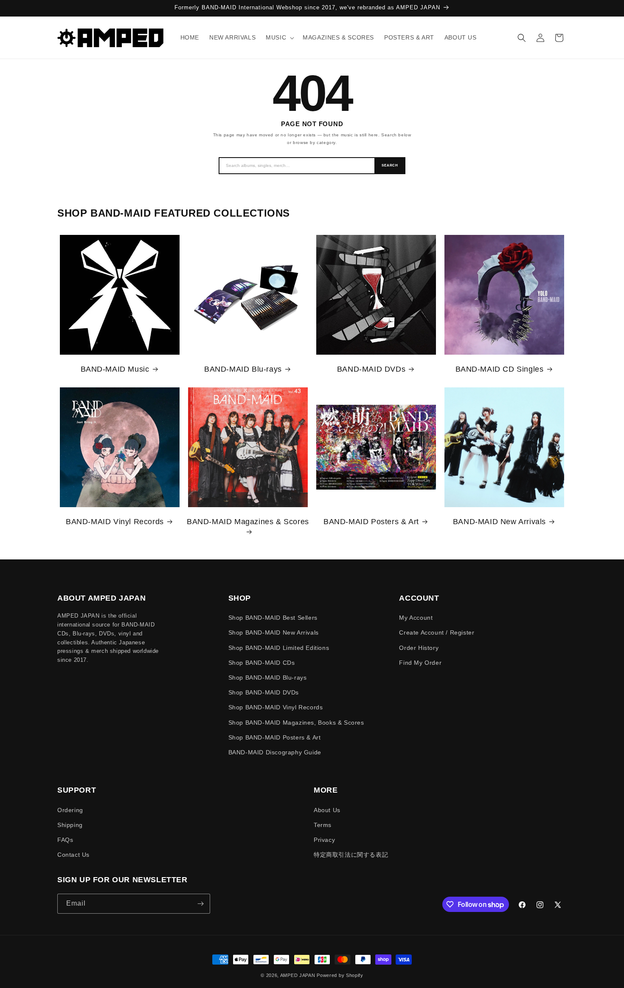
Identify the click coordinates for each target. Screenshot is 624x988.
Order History (418, 647)
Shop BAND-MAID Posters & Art (274, 737)
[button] (279, 37)
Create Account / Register (436, 632)
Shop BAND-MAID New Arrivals (273, 632)
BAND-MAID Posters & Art (371, 521)
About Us (327, 810)
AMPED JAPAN (297, 975)
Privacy (324, 839)
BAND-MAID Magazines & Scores (248, 521)
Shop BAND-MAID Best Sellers (273, 617)
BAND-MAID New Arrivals (499, 521)
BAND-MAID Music (115, 369)
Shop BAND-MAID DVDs (263, 692)
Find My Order (420, 662)
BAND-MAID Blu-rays (243, 369)
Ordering (70, 810)
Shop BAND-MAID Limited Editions (278, 647)
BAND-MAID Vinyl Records (115, 521)
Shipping (70, 824)
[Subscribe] (200, 904)
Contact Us (73, 854)
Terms (323, 824)
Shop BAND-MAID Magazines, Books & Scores (296, 722)
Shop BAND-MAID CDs (261, 662)
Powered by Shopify (340, 975)
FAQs (65, 839)
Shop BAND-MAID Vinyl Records (275, 707)
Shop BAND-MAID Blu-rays (267, 677)
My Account (416, 617)
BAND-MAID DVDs (371, 369)
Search (390, 165)
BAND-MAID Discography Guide (274, 752)
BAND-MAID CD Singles (499, 369)
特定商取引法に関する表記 (351, 854)
